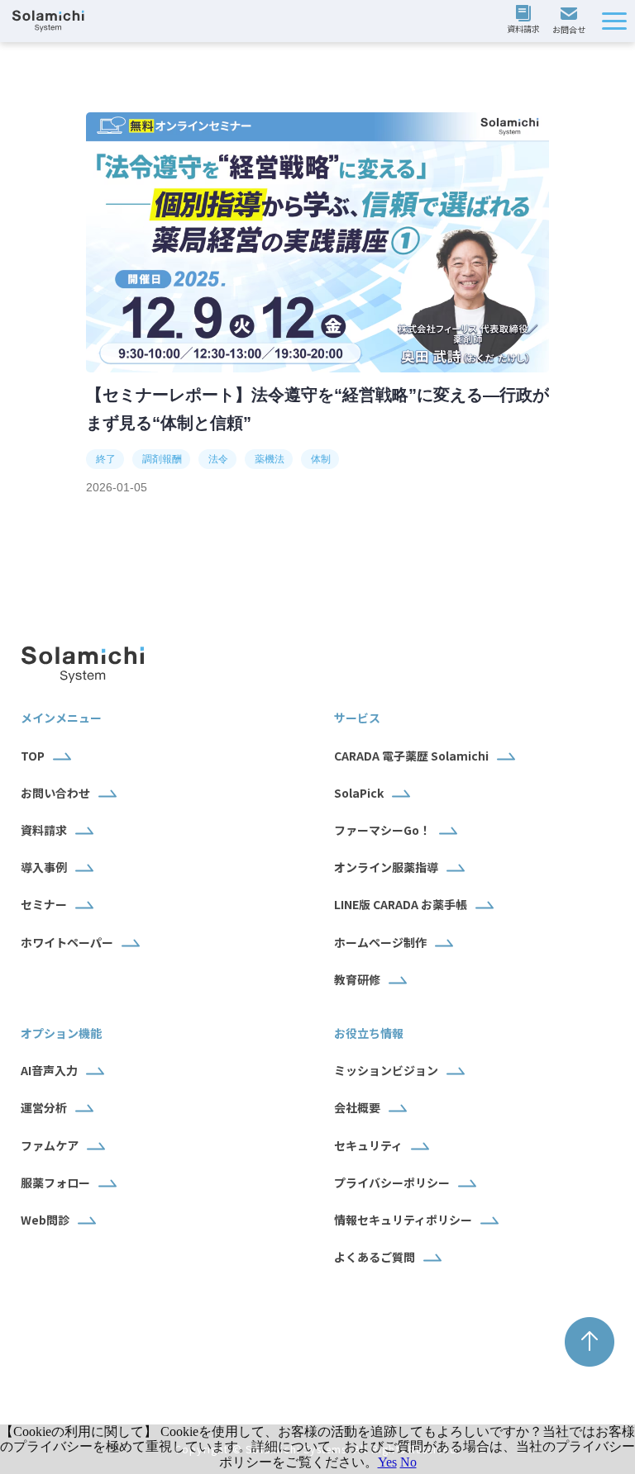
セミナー (44, 904)
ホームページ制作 (380, 942)
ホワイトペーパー (67, 942)
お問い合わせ (571, 21)
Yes (387, 1462)
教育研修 (357, 979)
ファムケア (50, 1145)
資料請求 (525, 20)
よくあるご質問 (374, 1257)
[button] (614, 21)
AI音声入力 (49, 1070)
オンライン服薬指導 (386, 867)
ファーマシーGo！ (382, 830)
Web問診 (45, 1219)
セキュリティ (368, 1145)
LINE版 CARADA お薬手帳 (400, 904)
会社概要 (357, 1107)
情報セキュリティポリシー (403, 1219)
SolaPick (359, 792)
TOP (33, 755)
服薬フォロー (55, 1182)
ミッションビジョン (386, 1070)
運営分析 (44, 1107)
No (408, 1462)
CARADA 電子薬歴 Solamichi (411, 755)
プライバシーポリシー (392, 1182)
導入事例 (44, 867)
